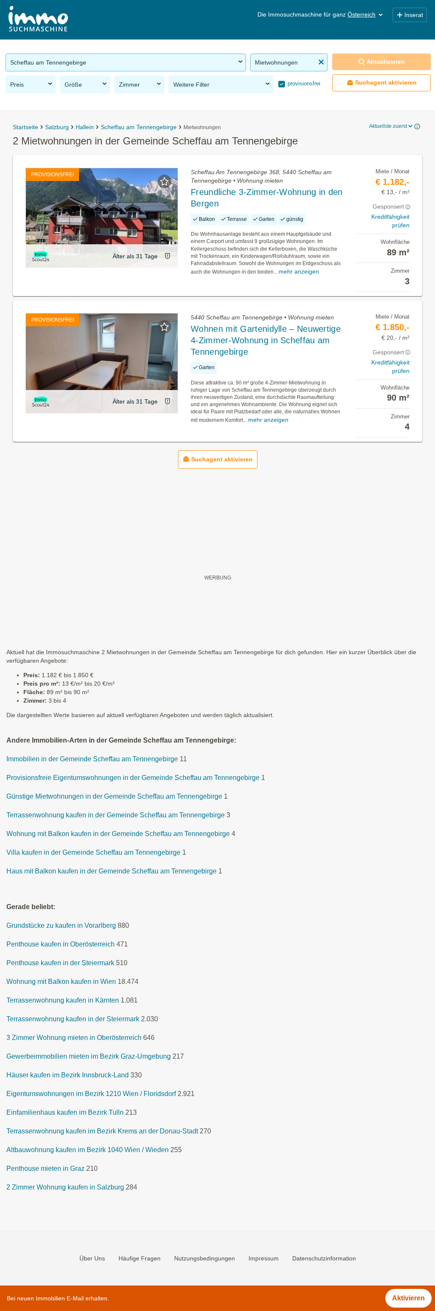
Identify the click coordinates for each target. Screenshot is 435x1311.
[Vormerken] (164, 181)
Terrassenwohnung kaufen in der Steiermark (72, 1019)
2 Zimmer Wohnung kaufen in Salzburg (65, 1187)
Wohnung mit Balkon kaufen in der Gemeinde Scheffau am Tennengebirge (118, 833)
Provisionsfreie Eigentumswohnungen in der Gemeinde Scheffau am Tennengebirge (133, 777)
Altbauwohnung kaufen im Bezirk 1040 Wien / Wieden (87, 1149)
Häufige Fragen (140, 1258)
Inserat (413, 14)
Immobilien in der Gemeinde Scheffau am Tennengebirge (92, 759)
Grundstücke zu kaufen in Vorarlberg (61, 925)
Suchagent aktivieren (386, 82)
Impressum (264, 1258)
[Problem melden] (167, 256)
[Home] (38, 20)
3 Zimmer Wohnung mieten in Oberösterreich (73, 1037)
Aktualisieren (386, 61)
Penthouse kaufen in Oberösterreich (60, 944)
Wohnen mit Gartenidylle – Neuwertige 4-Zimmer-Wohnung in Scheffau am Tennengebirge (266, 340)
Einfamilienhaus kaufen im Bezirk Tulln (65, 1112)
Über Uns (92, 1258)
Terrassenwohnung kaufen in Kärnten (62, 1000)
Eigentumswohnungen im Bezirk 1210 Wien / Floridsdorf (91, 1093)
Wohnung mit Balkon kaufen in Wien (61, 981)
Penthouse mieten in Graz (45, 1168)
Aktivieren (408, 1298)
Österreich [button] (361, 14)
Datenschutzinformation (324, 1258)
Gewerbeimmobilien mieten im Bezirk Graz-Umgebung (88, 1056)
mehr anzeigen (299, 271)
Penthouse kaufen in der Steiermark (60, 962)
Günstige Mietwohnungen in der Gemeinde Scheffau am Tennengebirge (114, 796)
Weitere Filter (191, 84)
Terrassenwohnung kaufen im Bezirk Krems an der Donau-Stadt (102, 1131)
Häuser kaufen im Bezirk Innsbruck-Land (67, 1075)
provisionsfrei (303, 83)
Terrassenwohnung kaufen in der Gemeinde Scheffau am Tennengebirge (115, 815)
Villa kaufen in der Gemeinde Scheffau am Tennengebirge (93, 852)
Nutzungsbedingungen (204, 1258)
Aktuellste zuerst (388, 126)
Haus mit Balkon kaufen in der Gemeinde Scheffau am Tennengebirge (111, 871)
